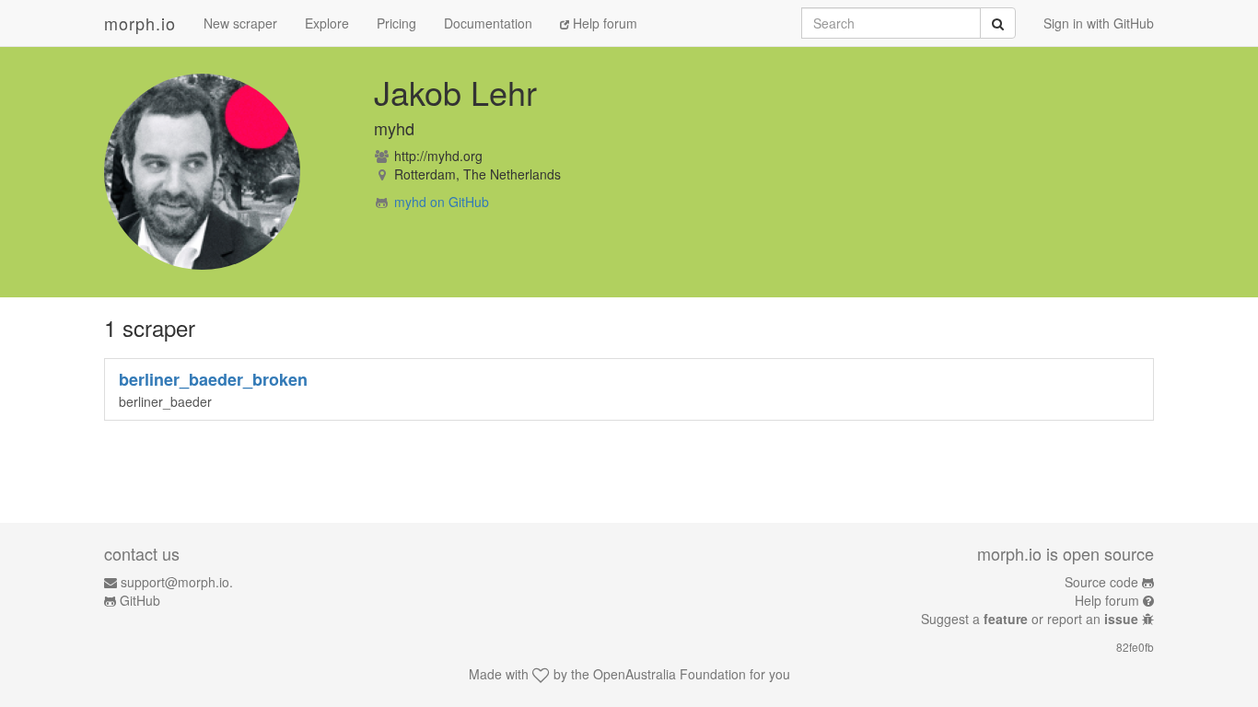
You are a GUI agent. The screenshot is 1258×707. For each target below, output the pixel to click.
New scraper (240, 23)
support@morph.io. (177, 582)
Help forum (603, 23)
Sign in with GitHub (1098, 23)
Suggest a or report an (1029, 618)
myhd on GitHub (441, 201)
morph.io (140, 23)
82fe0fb (1135, 647)
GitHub (140, 600)
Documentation (488, 23)
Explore (327, 23)
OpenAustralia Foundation (669, 674)
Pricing (396, 23)
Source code (1101, 582)
